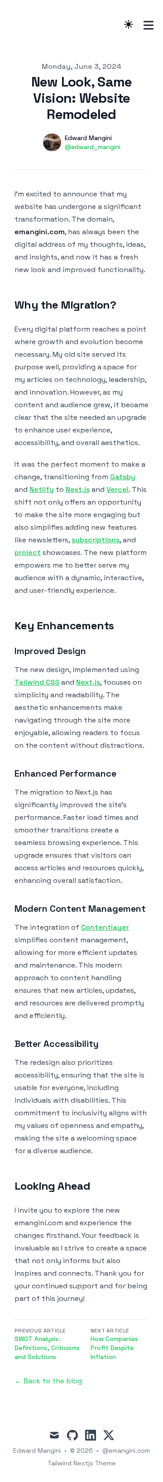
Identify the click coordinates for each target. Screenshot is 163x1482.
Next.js (78, 489)
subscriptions (96, 540)
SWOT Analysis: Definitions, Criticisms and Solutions (47, 1348)
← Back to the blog (48, 1381)
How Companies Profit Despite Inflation (114, 1348)
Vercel (117, 489)
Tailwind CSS (36, 682)
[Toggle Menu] (148, 25)
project (27, 552)
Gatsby (122, 477)
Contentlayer (105, 927)
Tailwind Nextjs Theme (82, 1463)
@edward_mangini (92, 147)
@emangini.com (126, 1450)
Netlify (41, 489)
